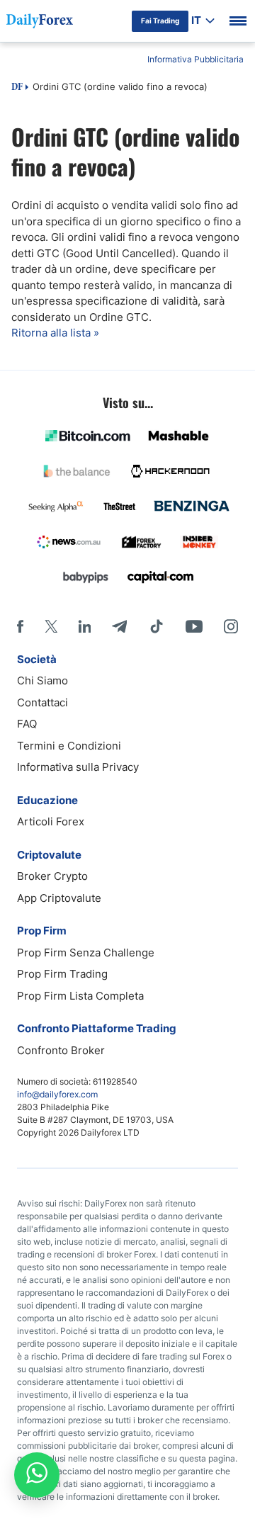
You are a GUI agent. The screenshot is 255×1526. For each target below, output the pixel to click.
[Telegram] (119, 626)
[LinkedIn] (84, 626)
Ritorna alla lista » (55, 332)
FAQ (27, 723)
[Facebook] (20, 626)
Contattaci (42, 702)
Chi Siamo (42, 680)
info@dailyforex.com (57, 1094)
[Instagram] (231, 626)
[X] (51, 626)
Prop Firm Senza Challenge (85, 952)
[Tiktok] (156, 626)
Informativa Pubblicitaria (195, 59)
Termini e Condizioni (69, 745)
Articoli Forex (50, 821)
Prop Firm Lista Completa (80, 995)
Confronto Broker (61, 1050)
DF (17, 88)
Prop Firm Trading (62, 973)
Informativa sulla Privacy (78, 767)
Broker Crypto (52, 876)
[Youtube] (194, 626)
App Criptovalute (59, 898)
